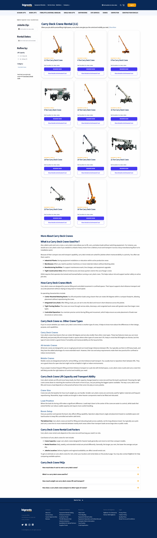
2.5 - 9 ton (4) (23, 56)
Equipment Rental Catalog (66, 513)
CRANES (105, 13)
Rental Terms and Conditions (127, 519)
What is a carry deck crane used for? (55, 474)
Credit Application (83, 525)
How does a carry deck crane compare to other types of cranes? (64, 488)
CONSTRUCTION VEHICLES (130, 13)
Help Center (81, 513)
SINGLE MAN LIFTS (69, 13)
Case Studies (81, 523)
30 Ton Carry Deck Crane (86, 209)
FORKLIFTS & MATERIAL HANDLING (50, 13)
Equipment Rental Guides (85, 517)
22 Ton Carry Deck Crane (120, 159)
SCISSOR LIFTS (21, 13)
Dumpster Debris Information (86, 521)
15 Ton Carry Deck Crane (120, 110)
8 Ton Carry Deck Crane (119, 60)
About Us (47, 513)
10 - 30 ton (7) (23, 59)
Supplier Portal (63, 525)
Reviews (47, 519)
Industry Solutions (64, 521)
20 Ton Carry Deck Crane (86, 159)
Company (66, 5)
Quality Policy (122, 517)
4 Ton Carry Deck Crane (85, 60)
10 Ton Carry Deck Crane (86, 110)
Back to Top (77, 500)
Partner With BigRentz (109, 515)
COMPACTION (115, 13)
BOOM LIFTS (32, 13)
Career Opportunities (51, 517)
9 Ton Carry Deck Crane (52, 110)
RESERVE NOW (57, 69)
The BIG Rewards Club (65, 519)
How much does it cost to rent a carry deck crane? (60, 467)
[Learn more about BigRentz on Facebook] (26, 525)
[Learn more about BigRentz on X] (23, 525)
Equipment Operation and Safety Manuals (89, 519)
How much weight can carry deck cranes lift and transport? (63, 481)
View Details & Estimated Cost (57, 73)
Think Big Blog (82, 515)
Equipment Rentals (40, 5)
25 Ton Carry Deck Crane (53, 209)
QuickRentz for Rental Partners (67, 523)
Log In (132, 5)
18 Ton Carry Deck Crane (53, 159)
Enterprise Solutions (65, 515)
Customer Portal (63, 517)
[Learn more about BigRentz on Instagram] (29, 525)
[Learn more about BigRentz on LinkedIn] (33, 525)
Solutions (58, 5)
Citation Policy (123, 515)
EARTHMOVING (82, 13)
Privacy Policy (122, 513)
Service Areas (51, 5)
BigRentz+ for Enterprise (110, 513)
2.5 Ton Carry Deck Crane (53, 60)
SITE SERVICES (95, 13)
